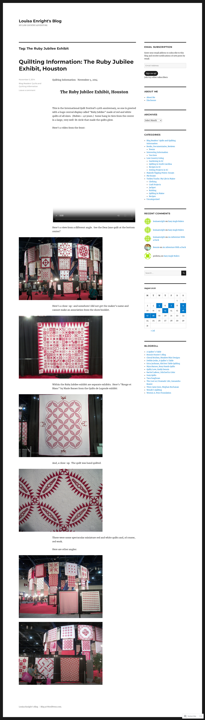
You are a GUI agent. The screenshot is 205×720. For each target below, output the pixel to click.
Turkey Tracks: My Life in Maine (161, 179)
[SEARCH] (183, 273)
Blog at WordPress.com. (51, 707)
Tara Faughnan (153, 378)
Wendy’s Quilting (154, 390)
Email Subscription (158, 47)
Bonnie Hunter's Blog (156, 355)
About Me (151, 97)
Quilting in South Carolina (160, 164)
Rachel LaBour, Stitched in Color (161, 372)
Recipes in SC (155, 167)
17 (147, 315)
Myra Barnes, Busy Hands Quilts (161, 366)
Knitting (152, 190)
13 (165, 310)
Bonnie (156, 247)
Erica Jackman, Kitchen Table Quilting (163, 363)
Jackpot (152, 187)
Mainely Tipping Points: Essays (160, 173)
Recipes (152, 196)
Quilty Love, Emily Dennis (158, 369)
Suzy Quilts (151, 375)
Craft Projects (155, 184)
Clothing (153, 181)
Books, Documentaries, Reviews (161, 146)
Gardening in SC (156, 161)
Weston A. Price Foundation (159, 393)
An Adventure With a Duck (174, 247)
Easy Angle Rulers (176, 221)
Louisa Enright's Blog (40, 21)
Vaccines (153, 155)
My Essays (151, 176)
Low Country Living (155, 158)
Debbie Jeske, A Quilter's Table (160, 360)
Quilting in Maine (156, 193)
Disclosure (151, 100)
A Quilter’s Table (154, 352)
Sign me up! (151, 73)
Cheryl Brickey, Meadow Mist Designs (163, 358)
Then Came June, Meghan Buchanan (163, 387)
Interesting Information (157, 152)
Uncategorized (153, 199)
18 (153, 315)
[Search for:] (162, 273)
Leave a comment (27, 90)
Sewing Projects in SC (158, 170)
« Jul (153, 331)
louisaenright (159, 221)
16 (183, 310)
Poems (152, 149)
